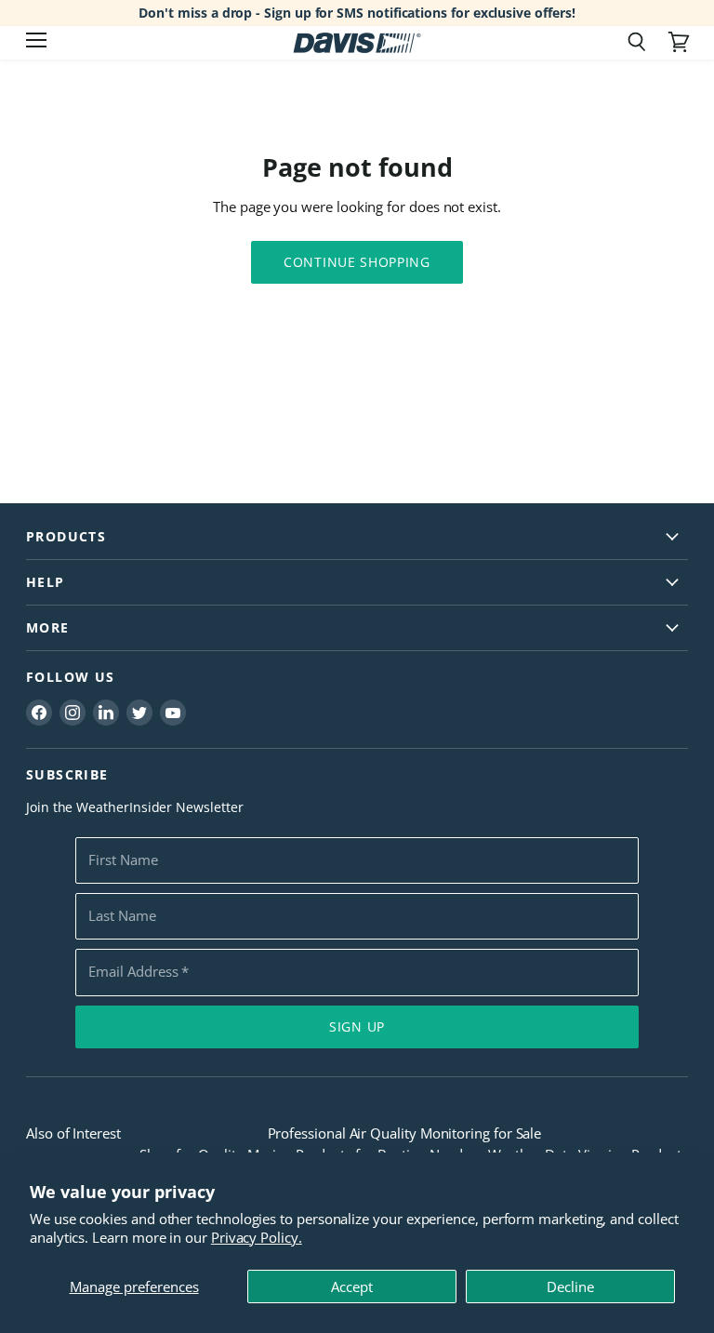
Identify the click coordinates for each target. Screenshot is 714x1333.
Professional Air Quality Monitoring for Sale (405, 1133)
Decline (570, 1286)
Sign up (357, 1026)
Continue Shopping (357, 262)
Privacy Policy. (256, 1237)
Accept (352, 1286)
